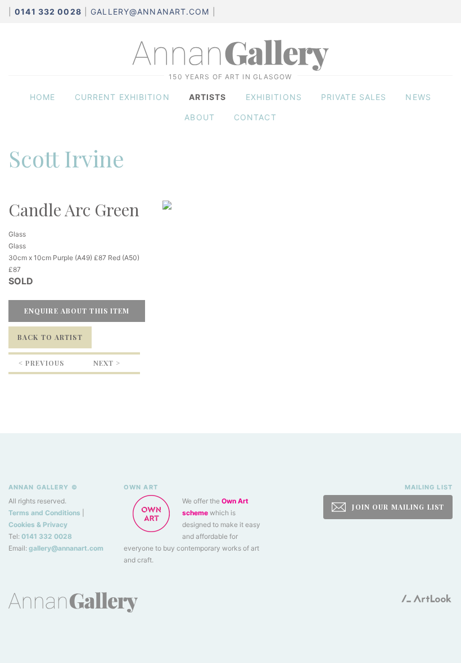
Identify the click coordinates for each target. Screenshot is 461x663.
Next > (107, 362)
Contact (255, 117)
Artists (208, 97)
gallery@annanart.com (150, 11)
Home (42, 97)
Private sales (354, 97)
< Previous (41, 362)
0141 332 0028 (46, 536)
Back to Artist (50, 337)
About (199, 117)
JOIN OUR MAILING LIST (397, 506)
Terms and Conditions (44, 512)
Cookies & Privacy (37, 524)
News (418, 97)
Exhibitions (274, 97)
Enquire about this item (77, 310)
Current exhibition (122, 97)
